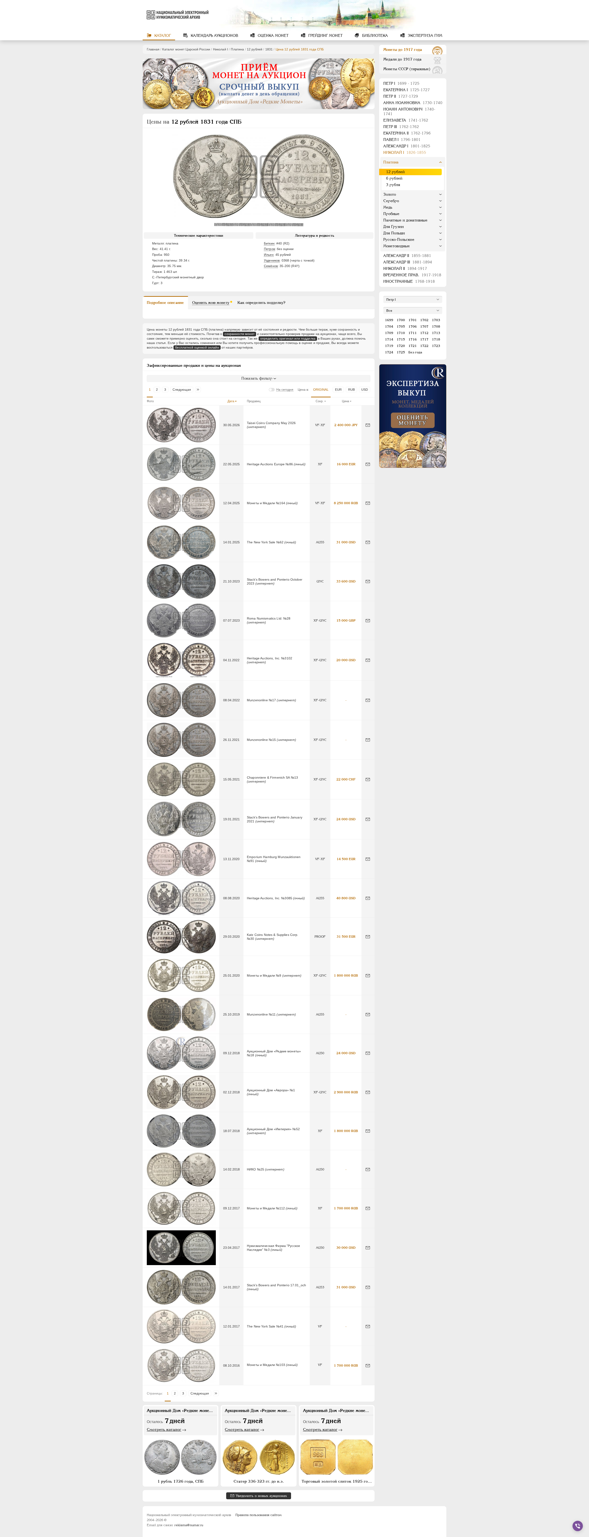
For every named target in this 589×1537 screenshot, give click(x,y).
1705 (401, 326)
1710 (401, 333)
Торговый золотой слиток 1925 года (337, 1481)
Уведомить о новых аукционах (261, 1496)
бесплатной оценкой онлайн (197, 347)
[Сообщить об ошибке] (367, 425)
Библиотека (374, 35)
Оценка (273, 35)
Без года (415, 352)
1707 (424, 326)
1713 (436, 333)
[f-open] (577, 1525)
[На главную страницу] (177, 15)
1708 (436, 326)
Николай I (220, 49)
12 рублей (254, 49)
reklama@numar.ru (188, 1525)
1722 (424, 346)
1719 (389, 346)
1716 (412, 339)
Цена (345, 401)
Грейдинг (325, 35)
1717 (424, 339)
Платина (237, 49)
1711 (412, 333)
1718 (436, 339)
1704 (389, 326)
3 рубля (393, 185)
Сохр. (319, 401)
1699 (389, 320)
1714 (389, 339)
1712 (424, 333)
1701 (412, 320)
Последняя (199, 389)
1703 (436, 320)
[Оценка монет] (412, 416)
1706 (412, 326)
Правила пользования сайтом (258, 1515)
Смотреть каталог (164, 1429)
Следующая (182, 389)
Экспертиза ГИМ (424, 35)
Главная (153, 49)
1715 (401, 339)
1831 (269, 49)
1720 (401, 346)
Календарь (214, 35)
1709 (389, 333)
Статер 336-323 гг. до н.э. (259, 1481)
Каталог (162, 35)
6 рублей (394, 178)
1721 (412, 346)
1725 (401, 352)
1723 (436, 346)
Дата (231, 401)
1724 (389, 352)
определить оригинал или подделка (287, 338)
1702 (424, 320)
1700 (401, 320)
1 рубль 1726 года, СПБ (180, 1481)
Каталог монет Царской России (186, 49)
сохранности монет (239, 334)
